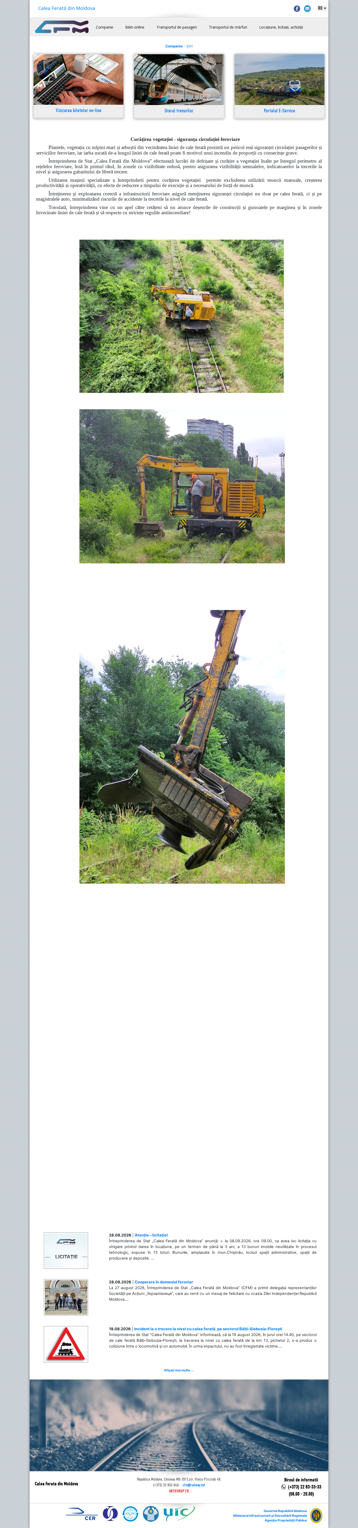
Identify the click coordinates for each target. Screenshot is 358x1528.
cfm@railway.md (193, 1485)
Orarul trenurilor (179, 111)
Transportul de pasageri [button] (176, 27)
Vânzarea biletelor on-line (78, 111)
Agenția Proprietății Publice (286, 1520)
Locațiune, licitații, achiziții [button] (281, 27)
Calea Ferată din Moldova (66, 8)
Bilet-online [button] (134, 27)
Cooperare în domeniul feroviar (164, 1282)
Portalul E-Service (279, 111)
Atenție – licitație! (151, 1235)
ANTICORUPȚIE (179, 1491)
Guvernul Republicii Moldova (285, 1511)
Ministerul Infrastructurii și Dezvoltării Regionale (270, 1516)
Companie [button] (104, 27)
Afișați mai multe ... (179, 1370)
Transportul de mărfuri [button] (228, 27)
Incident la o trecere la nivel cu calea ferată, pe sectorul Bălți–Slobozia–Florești (208, 1329)
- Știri (179, 46)
